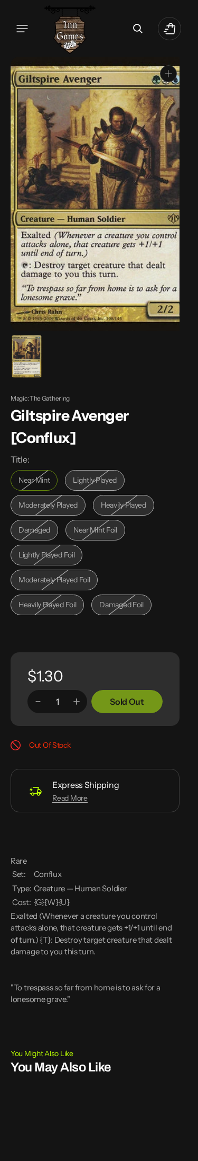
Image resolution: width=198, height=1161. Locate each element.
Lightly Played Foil (49, 555)
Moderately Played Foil (54, 580)
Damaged (38, 530)
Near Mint (38, 481)
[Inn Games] (70, 28)
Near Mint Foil (99, 530)
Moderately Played (50, 505)
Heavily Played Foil (50, 605)
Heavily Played (127, 505)
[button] (22, 28)
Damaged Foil (125, 605)
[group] (26, 355)
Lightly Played (99, 481)
